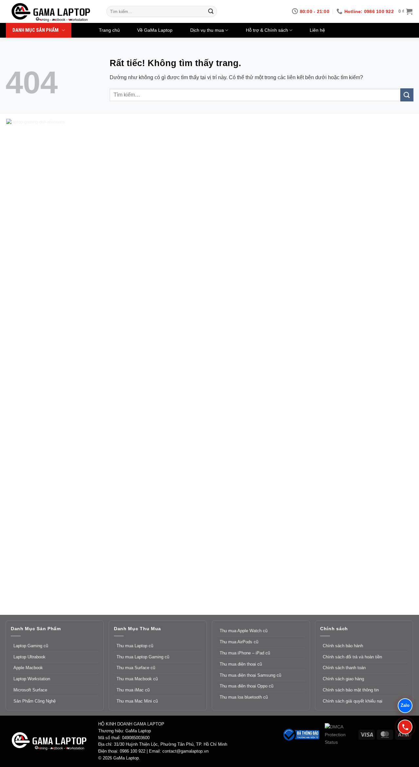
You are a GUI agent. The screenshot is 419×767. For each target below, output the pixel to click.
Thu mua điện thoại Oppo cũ (246, 686)
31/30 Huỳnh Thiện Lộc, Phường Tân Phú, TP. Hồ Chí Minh (170, 744)
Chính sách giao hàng (343, 678)
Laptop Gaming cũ (30, 645)
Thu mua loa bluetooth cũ (244, 697)
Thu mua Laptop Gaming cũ (143, 656)
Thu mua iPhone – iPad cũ (245, 653)
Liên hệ (317, 30)
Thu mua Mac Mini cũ (137, 701)
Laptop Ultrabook (29, 656)
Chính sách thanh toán (344, 667)
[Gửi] (210, 11)
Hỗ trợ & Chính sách (267, 30)
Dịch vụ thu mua (207, 30)
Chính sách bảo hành (343, 645)
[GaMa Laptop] (52, 12)
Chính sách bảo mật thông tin (351, 689)
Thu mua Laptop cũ (135, 645)
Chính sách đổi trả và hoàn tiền (352, 656)
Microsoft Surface (30, 689)
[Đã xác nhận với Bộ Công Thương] (301, 734)
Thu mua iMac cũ (133, 689)
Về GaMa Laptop (155, 30)
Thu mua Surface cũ (136, 667)
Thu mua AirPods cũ (239, 641)
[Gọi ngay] (405, 727)
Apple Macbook (28, 667)
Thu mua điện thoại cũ (241, 664)
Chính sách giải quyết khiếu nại (352, 701)
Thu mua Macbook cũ (137, 678)
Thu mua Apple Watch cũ (243, 630)
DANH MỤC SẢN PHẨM (35, 30)
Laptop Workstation (31, 678)
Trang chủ (109, 30)
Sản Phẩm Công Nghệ (34, 701)
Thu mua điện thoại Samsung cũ (250, 675)
